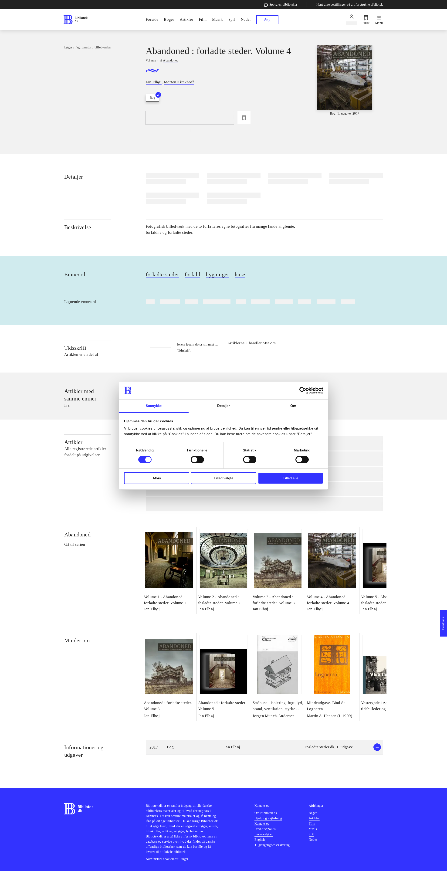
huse (240, 274)
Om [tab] (293, 406)
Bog (152, 97)
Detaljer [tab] (223, 406)
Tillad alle (290, 478)
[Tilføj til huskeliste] (244, 117)
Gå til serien (74, 544)
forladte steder (162, 274)
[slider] (344, 80)
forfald (192, 274)
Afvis (156, 478)
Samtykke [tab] (154, 406)
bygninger (217, 274)
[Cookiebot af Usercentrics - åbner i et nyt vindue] (302, 390)
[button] (264, 747)
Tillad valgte (223, 478)
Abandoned (77, 535)
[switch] (197, 459)
